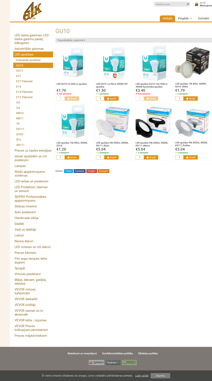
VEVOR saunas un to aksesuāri (29, 312)
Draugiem (103, 171)
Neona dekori (24, 241)
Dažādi (19, 224)
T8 (18, 123)
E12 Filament (24, 97)
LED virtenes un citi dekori (33, 247)
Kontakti (203, 18)
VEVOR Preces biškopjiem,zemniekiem (31, 328)
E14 (18, 86)
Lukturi (19, 235)
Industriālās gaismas (29, 49)
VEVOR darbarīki (26, 299)
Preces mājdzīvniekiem (31, 336)
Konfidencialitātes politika (117, 353)
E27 (18, 76)
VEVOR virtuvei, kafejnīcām (25, 291)
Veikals (167, 18)
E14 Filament (24, 92)
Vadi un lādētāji (25, 229)
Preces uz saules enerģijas (33, 150)
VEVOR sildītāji (25, 305)
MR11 (20, 118)
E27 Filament (24, 81)
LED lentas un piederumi (31, 181)
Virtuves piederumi (28, 274)
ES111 (20, 129)
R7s (18, 139)
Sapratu (160, 375)
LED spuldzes (24, 54)
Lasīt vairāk (142, 375)
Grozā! (73, 98)
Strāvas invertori (26, 206)
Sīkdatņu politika (148, 353)
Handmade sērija (26, 218)
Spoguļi (20, 268)
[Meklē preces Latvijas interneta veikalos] (129, 362)
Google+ (92, 171)
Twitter (68, 171)
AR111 (20, 145)
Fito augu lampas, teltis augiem (31, 260)
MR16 (20, 113)
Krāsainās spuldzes (28, 60)
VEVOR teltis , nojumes (31, 320)
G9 (18, 102)
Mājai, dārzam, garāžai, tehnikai (31, 282)
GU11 (19, 70)
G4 (18, 107)
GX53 (19, 134)
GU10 (19, 65)
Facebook (79, 171)
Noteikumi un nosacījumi (82, 353)
